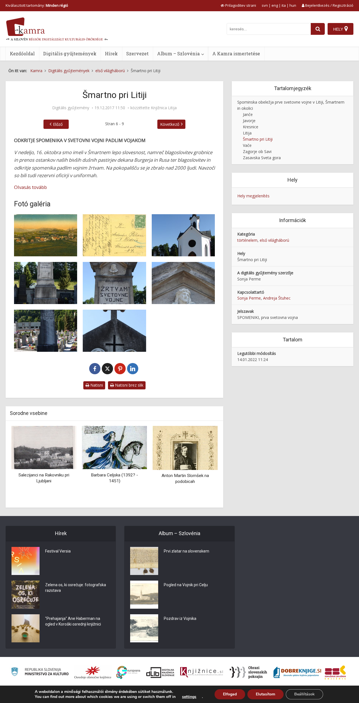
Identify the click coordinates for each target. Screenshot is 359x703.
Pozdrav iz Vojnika (180, 618)
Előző (58, 124)
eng (274, 5)
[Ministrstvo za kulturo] (39, 673)
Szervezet (137, 53)
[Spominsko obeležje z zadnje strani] (45, 331)
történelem (247, 240)
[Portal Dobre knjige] (297, 672)
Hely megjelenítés (253, 195)
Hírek (111, 53)
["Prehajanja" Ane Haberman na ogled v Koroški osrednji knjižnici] (25, 628)
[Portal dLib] (160, 672)
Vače (247, 145)
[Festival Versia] (25, 561)
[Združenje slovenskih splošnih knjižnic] (201, 672)
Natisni (96, 385)
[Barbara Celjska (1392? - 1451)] (114, 447)
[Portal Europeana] (128, 672)
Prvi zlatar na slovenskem (186, 551)
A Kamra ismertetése (236, 53)
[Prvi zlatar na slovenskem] (144, 561)
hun (292, 5)
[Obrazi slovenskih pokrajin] (248, 672)
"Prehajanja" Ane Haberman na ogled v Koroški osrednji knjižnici (73, 621)
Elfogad (230, 694)
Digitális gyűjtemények (69, 53)
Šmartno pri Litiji (258, 139)
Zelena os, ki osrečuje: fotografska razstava (75, 588)
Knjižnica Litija (164, 107)
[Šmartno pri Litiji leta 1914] (45, 235)
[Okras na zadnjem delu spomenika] (114, 331)
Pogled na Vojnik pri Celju (186, 585)
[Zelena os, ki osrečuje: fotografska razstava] (25, 595)
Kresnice (250, 126)
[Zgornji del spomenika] (183, 283)
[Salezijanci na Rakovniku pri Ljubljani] (43, 447)
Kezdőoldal (22, 53)
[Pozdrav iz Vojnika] (144, 628)
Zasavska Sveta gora (262, 157)
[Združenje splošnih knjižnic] (335, 672)
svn (265, 5)
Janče (248, 114)
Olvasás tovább (30, 187)
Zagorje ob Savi (257, 151)
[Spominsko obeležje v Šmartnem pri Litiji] (45, 283)
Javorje (249, 120)
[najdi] (318, 29)
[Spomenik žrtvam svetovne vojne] (114, 283)
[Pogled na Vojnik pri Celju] (144, 595)
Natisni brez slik (128, 385)
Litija (247, 133)
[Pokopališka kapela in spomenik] (183, 235)
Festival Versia (58, 551)
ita (284, 5)
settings (189, 696)
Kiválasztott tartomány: (37, 5)
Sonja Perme (249, 298)
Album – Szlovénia (178, 53)
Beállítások (304, 694)
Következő (169, 124)
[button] (204, 465)
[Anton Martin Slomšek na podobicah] (185, 447)
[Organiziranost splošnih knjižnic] (93, 672)
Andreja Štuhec (277, 298)
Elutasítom (265, 694)
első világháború (274, 240)
